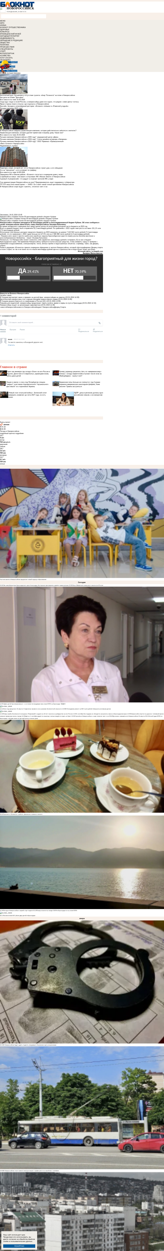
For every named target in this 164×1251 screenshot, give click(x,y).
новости (3, 307)
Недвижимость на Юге (9, 146)
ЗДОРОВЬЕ (4, 30)
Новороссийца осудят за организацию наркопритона (20, 305)
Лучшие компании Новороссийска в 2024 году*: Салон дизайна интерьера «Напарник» (33, 139)
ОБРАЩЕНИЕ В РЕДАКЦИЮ (11, 40)
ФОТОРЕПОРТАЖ (7, 53)
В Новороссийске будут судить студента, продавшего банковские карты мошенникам (29, 1045)
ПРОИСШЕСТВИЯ (7, 47)
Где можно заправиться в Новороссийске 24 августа (129, 716)
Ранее (22, 329)
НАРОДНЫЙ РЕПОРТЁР (9, 36)
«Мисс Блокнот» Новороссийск (12, 144)
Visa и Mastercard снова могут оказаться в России (87, 585)
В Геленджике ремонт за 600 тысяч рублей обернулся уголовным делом (88, 709)
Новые (3, 329)
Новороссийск (12, 307)
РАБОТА (14, 62)
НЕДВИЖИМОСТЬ (7, 38)
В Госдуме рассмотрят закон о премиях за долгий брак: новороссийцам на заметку (32, 297)
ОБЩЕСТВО (5, 43)
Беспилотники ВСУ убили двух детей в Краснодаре (19, 915)
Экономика (4, 215)
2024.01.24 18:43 (19, 339)
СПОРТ (3, 51)
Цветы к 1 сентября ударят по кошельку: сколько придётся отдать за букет (48, 716)
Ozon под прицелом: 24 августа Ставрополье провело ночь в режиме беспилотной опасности (32, 709)
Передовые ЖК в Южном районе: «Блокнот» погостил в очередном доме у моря (31, 174)
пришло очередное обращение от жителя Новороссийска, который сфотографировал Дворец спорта (63, 247)
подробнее (19, 433)
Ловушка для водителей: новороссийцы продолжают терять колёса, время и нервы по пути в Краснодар (41, 303)
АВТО (2, 23)
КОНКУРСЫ (4, 32)
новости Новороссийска (26, 307)
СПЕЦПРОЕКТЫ (6, 49)
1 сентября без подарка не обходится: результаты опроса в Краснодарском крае (102, 714)
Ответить (11, 345)
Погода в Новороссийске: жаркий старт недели (18, 910)
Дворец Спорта (60, 307)
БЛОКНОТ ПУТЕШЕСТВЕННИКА (13, 27)
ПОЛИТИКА (4, 45)
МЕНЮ (2, 21)
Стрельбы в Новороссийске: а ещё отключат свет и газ (92, 716)
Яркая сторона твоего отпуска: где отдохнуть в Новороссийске (24, 104)
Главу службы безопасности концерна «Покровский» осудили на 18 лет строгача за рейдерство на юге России (38, 714)
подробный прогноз (7, 433)
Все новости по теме (8, 100)
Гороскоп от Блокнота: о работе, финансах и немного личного (22, 814)
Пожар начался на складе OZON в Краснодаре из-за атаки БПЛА (57, 910)
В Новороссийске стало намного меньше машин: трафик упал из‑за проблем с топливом (31, 1170)
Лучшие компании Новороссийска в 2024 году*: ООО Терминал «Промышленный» (32, 141)
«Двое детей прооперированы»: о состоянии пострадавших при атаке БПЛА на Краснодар (31, 704)
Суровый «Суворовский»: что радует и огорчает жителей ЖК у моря (26, 179)
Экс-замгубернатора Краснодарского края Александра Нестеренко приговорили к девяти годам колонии (36, 585)
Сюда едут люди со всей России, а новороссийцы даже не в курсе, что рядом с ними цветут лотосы (39, 102)
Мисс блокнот (12, 71)
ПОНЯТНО (19, 1246)
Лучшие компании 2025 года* (11, 108)
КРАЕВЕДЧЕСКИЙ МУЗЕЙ (10, 34)
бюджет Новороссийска (45, 307)
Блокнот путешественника (10, 73)
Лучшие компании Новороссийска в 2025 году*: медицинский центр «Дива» (29, 137)
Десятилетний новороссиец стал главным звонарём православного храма (29, 299)
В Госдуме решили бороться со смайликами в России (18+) (23, 301)
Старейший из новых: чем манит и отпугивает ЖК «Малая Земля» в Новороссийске (32, 177)
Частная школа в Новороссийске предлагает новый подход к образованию (23, 579)
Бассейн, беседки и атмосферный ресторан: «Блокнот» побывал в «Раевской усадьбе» (34, 106)
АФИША (3, 25)
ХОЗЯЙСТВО (5, 56)
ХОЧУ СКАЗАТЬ (6, 58)
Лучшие (13, 329)
